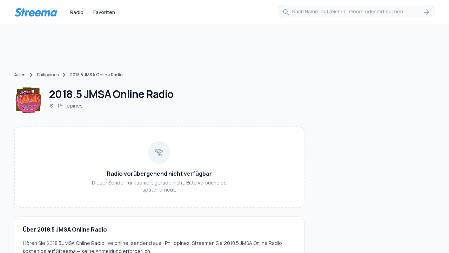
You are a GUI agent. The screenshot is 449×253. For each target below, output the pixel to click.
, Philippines (66, 105)
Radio (76, 12)
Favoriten (104, 12)
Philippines (48, 75)
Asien (20, 75)
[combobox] (356, 12)
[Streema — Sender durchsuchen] (36, 12)
